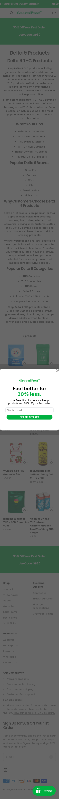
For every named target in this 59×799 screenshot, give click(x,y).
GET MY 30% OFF (29, 417)
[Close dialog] (57, 370)
